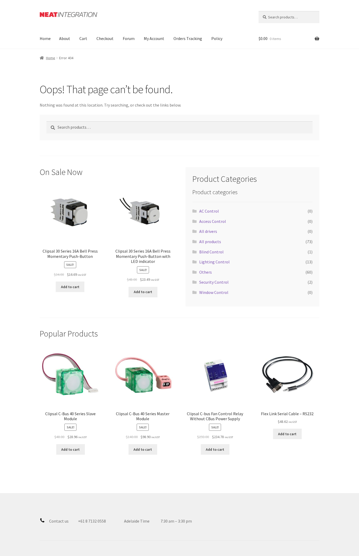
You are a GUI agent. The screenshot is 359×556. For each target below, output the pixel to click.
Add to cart (70, 286)
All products (210, 241)
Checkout (105, 38)
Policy (216, 38)
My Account (154, 38)
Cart (83, 38)
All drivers (208, 231)
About (64, 38)
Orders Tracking (187, 38)
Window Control (213, 292)
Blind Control (211, 251)
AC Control (209, 211)
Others (205, 272)
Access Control (212, 221)
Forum (129, 38)
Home (45, 38)
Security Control (214, 282)
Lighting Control (214, 261)
